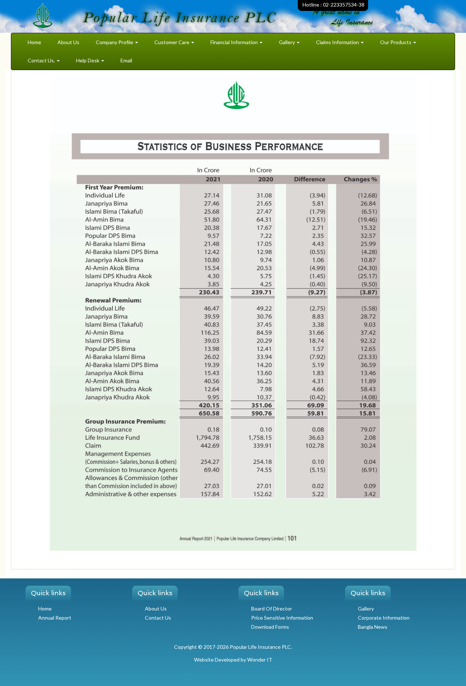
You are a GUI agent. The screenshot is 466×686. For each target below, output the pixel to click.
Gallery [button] (287, 42)
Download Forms (270, 627)
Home (34, 42)
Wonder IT (259, 659)
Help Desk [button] (88, 60)
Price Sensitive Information (282, 618)
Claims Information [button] (338, 42)
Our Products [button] (396, 42)
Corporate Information (384, 618)
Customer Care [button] (172, 42)
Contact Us (158, 618)
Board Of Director (271, 608)
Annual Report (54, 618)
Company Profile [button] (115, 42)
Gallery (366, 608)
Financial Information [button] (234, 42)
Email (126, 60)
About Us (68, 42)
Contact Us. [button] (42, 60)
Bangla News (372, 627)
